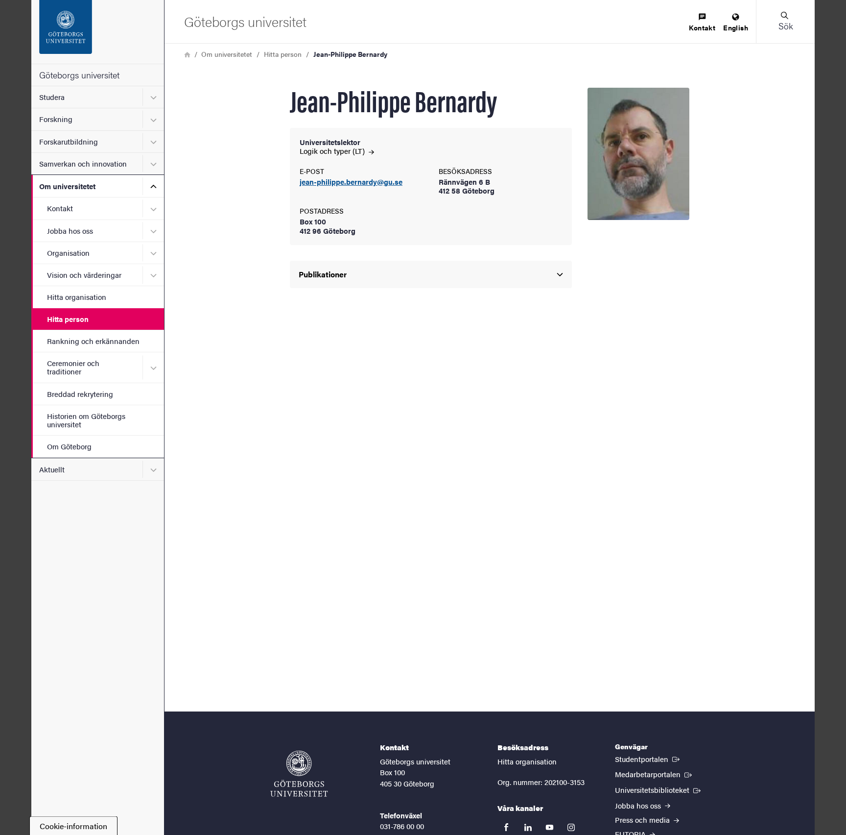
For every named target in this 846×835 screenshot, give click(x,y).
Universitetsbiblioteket (659, 789)
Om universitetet (67, 186)
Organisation (68, 252)
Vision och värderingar (84, 275)
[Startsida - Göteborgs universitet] (97, 32)
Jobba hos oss (70, 230)
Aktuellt (52, 469)
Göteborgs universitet (79, 75)
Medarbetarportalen (654, 773)
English (735, 27)
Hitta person (68, 319)
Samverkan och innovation (83, 163)
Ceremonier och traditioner (73, 367)
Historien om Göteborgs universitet (86, 420)
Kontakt (60, 208)
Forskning (55, 119)
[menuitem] (702, 22)
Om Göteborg (69, 446)
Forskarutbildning (68, 141)
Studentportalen (648, 758)
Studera (52, 97)
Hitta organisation (76, 297)
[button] (785, 21)
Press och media (643, 819)
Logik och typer (333, 151)
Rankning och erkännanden (93, 341)
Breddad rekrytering (80, 394)
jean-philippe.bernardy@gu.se (351, 182)
